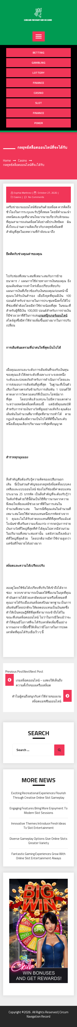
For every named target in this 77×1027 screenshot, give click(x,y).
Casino (38, 93)
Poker (38, 123)
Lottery (38, 72)
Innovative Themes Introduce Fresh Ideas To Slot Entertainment (38, 825)
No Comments (36, 197)
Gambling (38, 62)
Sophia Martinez (22, 193)
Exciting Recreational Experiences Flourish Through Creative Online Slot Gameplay (38, 795)
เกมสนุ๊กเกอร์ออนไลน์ (53, 315)
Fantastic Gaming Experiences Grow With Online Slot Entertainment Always (38, 855)
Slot (38, 103)
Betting (38, 52)
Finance (38, 82)
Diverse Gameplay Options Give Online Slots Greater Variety (38, 840)
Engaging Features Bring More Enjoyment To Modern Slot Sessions (39, 810)
